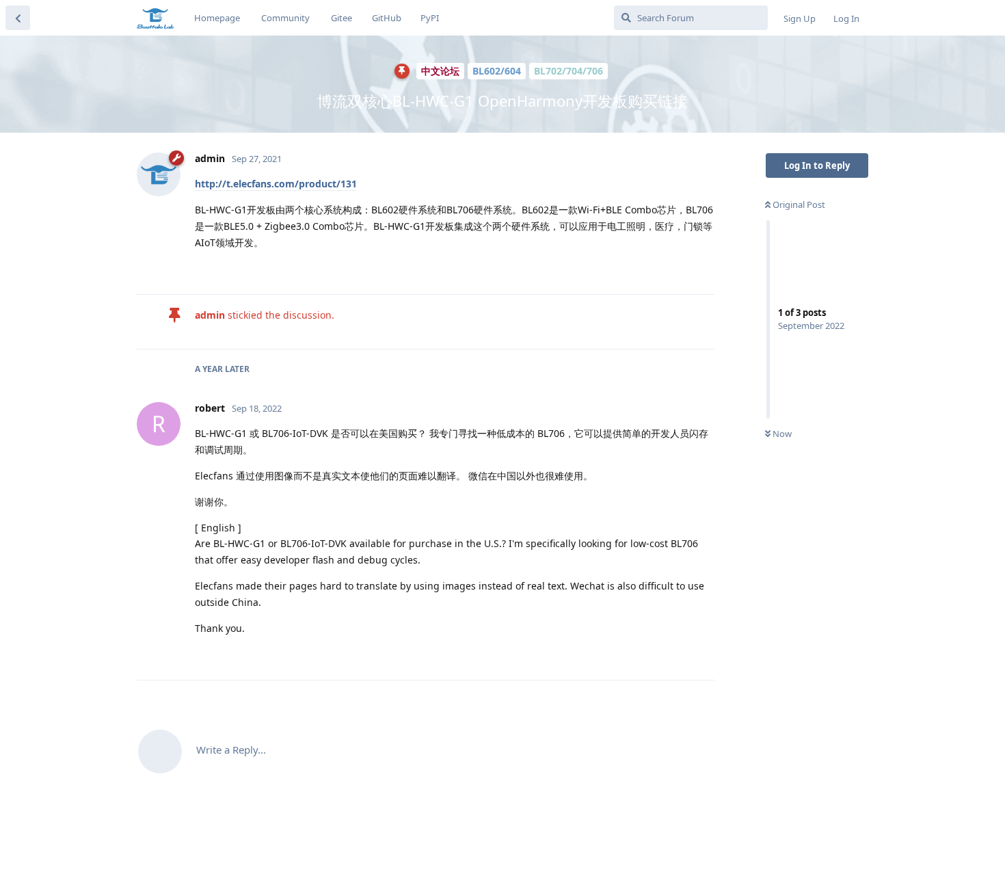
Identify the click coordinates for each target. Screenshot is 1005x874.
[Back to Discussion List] (17, 17)
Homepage (217, 18)
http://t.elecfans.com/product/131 (276, 183)
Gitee (341, 18)
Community (285, 18)
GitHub (386, 18)
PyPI (429, 18)
